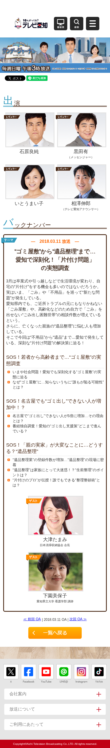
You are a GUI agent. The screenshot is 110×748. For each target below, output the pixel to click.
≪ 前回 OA (32, 619)
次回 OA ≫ (78, 619)
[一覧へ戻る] (55, 633)
